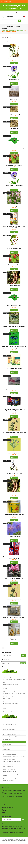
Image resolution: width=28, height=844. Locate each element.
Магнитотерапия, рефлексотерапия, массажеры (14, 693)
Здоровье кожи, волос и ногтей (10, 769)
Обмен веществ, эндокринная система (11, 761)
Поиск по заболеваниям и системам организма (15, 30)
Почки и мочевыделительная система (11, 734)
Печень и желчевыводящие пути (10, 731)
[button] (27, 7)
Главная (3, 30)
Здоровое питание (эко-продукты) (10, 684)
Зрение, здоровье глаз (8, 766)
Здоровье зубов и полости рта (9, 771)
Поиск (23, 655)
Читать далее (14, 63)
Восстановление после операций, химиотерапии (14, 756)
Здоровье (4, 804)
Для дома (4, 810)
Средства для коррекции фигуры (10, 691)
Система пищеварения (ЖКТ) (9, 729)
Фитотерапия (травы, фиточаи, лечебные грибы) (14, 679)
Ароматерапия (6, 701)
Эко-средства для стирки (8, 706)
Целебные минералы (7, 698)
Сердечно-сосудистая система (9, 724)
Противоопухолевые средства (9, 754)
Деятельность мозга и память (9, 751)
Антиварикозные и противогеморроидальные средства (13, 774)
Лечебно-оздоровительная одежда (10, 703)
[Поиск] (19, 21)
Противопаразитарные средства (10, 778)
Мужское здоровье (7, 744)
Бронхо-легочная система (8, 726)
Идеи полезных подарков (8, 711)
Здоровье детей (6, 749)
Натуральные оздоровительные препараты (12, 677)
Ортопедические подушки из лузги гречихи (13, 696)
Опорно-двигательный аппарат (10, 741)
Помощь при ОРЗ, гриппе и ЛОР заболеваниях (13, 736)
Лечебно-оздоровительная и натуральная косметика (12, 687)
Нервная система (7, 739)
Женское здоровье (7, 746)
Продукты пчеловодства (8, 682)
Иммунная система (7, 721)
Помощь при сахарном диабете (10, 759)
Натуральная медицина (7, 807)
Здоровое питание (6, 809)
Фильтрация (22, 663)
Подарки (4, 812)
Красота (4, 806)
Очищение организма (8, 764)
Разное (4, 708)
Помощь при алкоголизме (8, 780)
